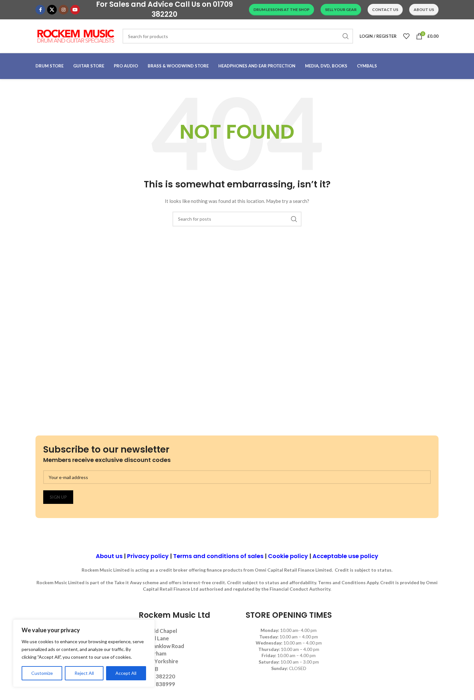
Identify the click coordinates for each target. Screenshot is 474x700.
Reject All (84, 673)
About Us (424, 9)
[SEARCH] (345, 36)
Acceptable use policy (345, 556)
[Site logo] (75, 35)
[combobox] (238, 36)
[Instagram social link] (63, 10)
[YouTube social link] (75, 10)
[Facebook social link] (40, 10)
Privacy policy (148, 556)
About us (109, 556)
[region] (84, 653)
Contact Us (385, 9)
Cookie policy (288, 556)
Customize (42, 673)
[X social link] (52, 10)
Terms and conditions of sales (218, 556)
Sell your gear (341, 9)
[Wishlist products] (406, 36)
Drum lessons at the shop (281, 9)
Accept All (125, 673)
